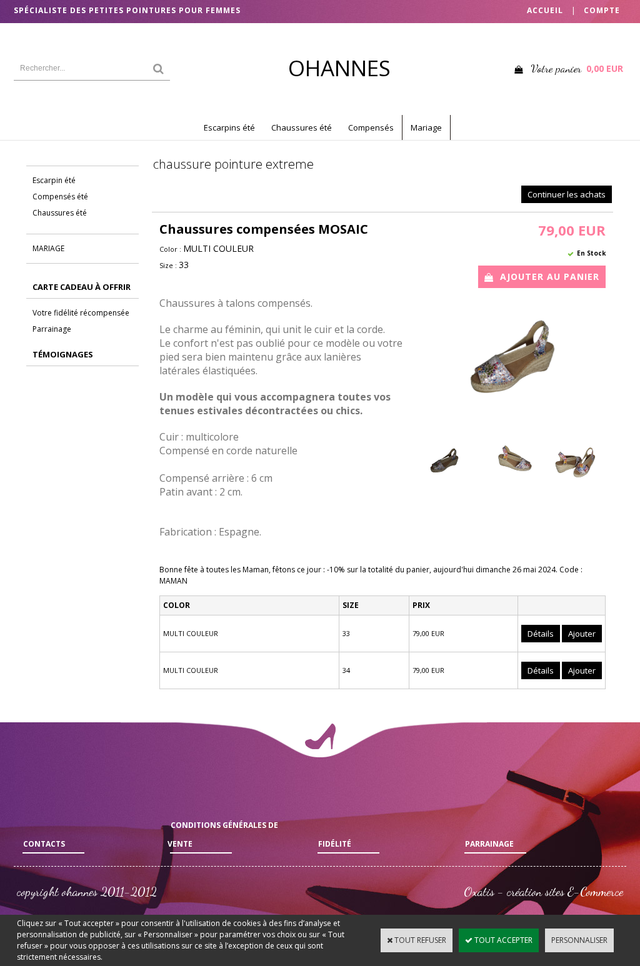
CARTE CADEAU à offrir (81, 286)
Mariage (426, 127)
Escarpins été (229, 127)
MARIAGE (48, 248)
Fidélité (334, 844)
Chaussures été (301, 127)
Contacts (44, 844)
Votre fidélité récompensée (80, 312)
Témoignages (62, 354)
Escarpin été (54, 180)
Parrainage (51, 329)
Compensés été (60, 196)
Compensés (371, 127)
